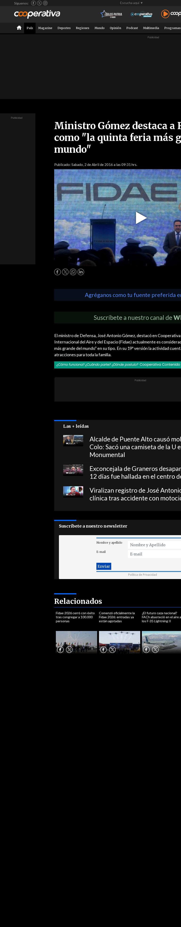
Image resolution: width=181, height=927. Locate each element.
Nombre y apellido (109, 542)
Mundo (100, 28)
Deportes (64, 28)
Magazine (45, 28)
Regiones (82, 28)
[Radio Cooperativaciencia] (141, 14)
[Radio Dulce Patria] (111, 14)
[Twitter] (39, 3)
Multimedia (151, 28)
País (30, 28)
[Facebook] (33, 3)
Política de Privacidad (142, 575)
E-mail (101, 552)
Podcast (132, 28)
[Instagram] (45, 3)
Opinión (115, 28)
